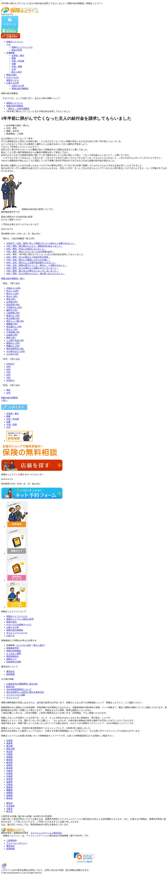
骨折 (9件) (10, 299)
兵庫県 (9, 773)
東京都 (9, 746)
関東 (14, 58)
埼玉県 (9, 751)
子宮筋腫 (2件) (13, 332)
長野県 (9, 765)
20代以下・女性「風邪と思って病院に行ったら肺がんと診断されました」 (41, 243)
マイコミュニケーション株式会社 (46, 833)
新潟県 (9, 768)
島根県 (9, 787)
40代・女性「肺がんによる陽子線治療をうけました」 (31, 262)
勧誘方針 (10, 687)
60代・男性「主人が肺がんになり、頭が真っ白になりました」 (35, 273)
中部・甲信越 (18, 61)
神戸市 (9, 811)
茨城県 (9, 757)
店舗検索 (10, 53)
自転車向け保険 (13, 662)
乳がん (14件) (12, 291)
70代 (8, 378)
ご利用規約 (11, 840)
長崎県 (9, 795)
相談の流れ (11, 75)
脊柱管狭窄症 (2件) (15, 349)
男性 (8, 390)
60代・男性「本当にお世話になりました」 (26, 249)
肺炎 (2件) (10, 338)
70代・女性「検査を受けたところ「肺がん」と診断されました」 (36, 265)
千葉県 (9, 754)
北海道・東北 (18, 55)
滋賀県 (9, 782)
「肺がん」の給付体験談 (17, 108)
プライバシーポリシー (16, 843)
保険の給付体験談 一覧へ (13, 278)
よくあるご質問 (13, 653)
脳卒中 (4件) (12, 310)
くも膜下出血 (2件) (15, 340)
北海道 (9, 740)
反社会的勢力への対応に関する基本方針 (25, 692)
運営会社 (10, 671)
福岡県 (9, 793)
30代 (8, 367)
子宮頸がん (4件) (14, 307)
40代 (8, 369)
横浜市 (9, 803)
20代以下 (10, 364)
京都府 (9, 776)
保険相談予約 (12, 648)
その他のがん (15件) (15, 351)
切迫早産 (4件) (13, 305)
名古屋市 (10, 806)
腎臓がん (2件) (13, 346)
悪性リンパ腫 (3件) (15, 321)
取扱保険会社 (12, 656)
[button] (84, 857)
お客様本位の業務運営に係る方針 (22, 684)
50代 (8, 372)
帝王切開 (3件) (13, 318)
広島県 (9, 784)
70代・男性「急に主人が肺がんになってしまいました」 (32, 271)
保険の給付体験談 (20, 88)
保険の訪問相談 (13, 651)
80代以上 (10, 380)
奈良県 (9, 779)
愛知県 (9, 760)
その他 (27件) (12, 354)
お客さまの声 (12, 83)
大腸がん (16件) (13, 288)
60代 (8, 375)
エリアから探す (24, 645)
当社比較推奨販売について (19, 689)
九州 (14, 69)
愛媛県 (9, 790)
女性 (8, 393)
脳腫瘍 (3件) (12, 324)
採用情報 (10, 674)
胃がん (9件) (12, 296)
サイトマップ (12, 698)
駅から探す (17, 72)
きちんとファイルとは (16, 633)
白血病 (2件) (12, 335)
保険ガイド (11, 659)
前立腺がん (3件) (14, 327)
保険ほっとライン (14, 103)
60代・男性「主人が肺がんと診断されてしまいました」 (32, 268)
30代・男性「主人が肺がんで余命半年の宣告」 (28, 257)
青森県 (9, 743)
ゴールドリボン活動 (15, 695)
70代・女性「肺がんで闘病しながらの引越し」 (28, 260)
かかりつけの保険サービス (19, 624)
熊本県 (9, 798)
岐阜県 (9, 762)
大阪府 (9, 771)
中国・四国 (17, 66)
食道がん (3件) (13, 316)
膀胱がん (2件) (13, 343)
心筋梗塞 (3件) (13, 313)
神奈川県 (10, 749)
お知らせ (10, 635)
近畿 (14, 64)
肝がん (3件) (12, 329)
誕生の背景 (17, 50)
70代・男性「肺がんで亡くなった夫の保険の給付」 (30, 251)
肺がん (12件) (12, 294)
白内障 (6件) (12, 302)
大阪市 (9, 809)
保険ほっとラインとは (22, 47)
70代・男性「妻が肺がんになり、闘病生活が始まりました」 (34, 246)
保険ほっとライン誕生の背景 (20, 619)
